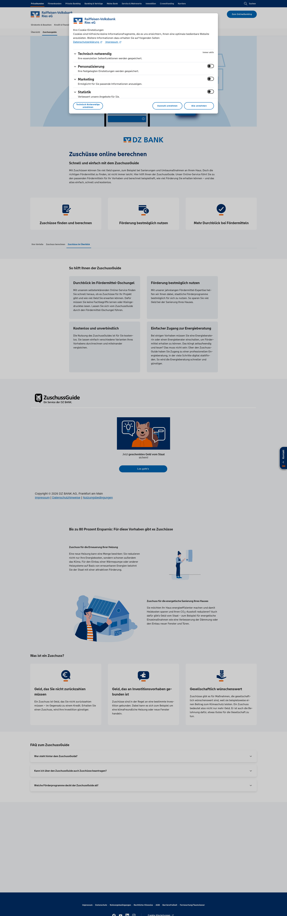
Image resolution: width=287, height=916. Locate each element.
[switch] (210, 66)
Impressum (112, 41)
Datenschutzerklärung (86, 41)
